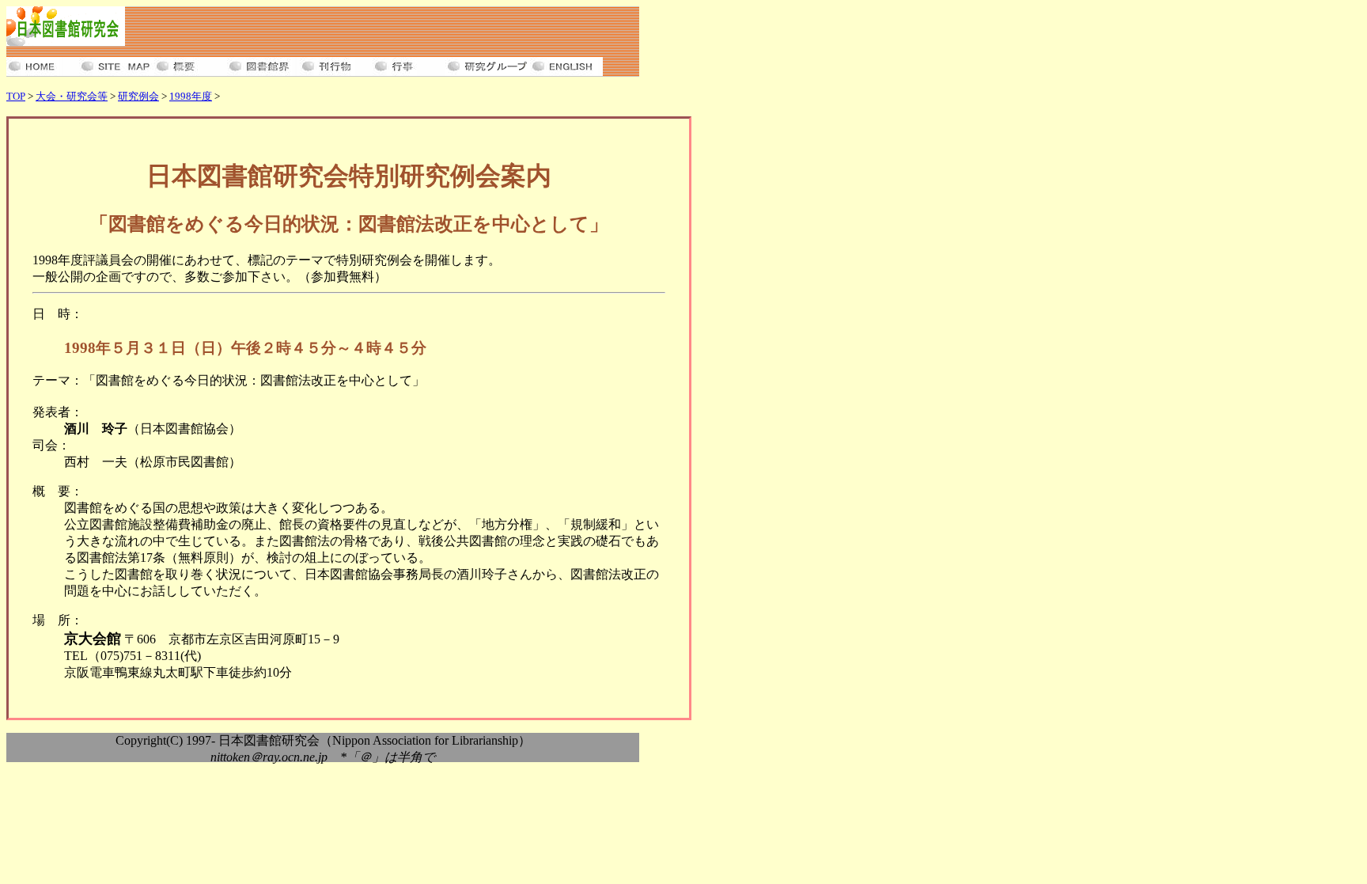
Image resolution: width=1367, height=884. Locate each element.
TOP (15, 96)
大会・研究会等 (72, 96)
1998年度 (190, 96)
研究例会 (138, 96)
